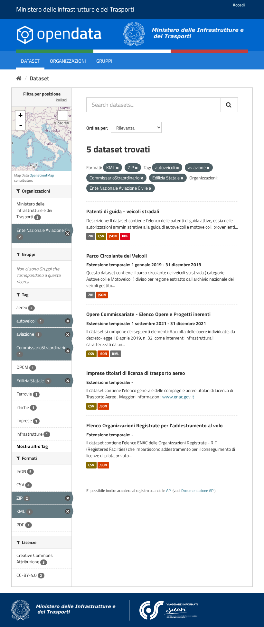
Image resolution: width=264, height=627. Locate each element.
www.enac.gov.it (178, 396)
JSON (113, 236)
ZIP (90, 236)
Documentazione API (197, 491)
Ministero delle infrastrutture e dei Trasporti (75, 9)
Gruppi (104, 61)
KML (115, 353)
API (169, 491)
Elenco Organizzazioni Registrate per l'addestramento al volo (154, 425)
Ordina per (96, 127)
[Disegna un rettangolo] (63, 115)
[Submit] (229, 104)
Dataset (30, 61)
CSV (101, 236)
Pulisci (61, 100)
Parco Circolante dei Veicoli (116, 255)
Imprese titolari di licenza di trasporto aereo (135, 373)
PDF (125, 236)
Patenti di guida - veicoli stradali (122, 211)
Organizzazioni (68, 61)
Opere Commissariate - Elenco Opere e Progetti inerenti (148, 314)
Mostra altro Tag (32, 446)
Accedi (239, 5)
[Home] (19, 78)
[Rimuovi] (117, 167)
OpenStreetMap (42, 175)
